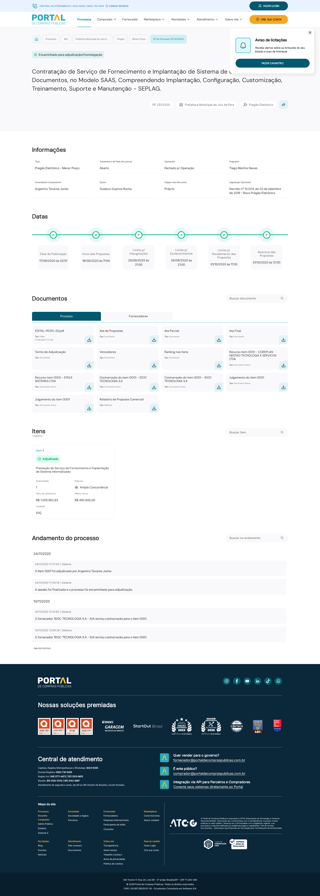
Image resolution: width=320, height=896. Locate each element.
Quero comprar (151, 820)
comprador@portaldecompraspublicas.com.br (209, 773)
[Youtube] (247, 681)
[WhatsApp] (278, 681)
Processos (84, 19)
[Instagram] (226, 681)
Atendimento (205, 19)
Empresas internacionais (116, 820)
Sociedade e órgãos (78, 815)
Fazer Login (150, 845)
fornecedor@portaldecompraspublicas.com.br (209, 760)
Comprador (105, 19)
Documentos (74, 850)
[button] (106, 5)
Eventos (42, 850)
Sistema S (43, 833)
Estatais (42, 828)
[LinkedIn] (257, 681)
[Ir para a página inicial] (54, 686)
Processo (66, 316)
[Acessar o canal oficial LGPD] (225, 844)
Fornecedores (138, 316)
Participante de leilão (114, 824)
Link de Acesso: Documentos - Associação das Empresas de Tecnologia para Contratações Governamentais (241, 826)
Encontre (42, 815)
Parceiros (73, 820)
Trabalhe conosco (113, 854)
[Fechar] (310, 32)
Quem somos (110, 850)
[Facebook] (237, 681)
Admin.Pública (45, 824)
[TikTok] (268, 681)
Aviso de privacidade (114, 859)
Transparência (111, 845)
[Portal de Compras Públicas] (48, 19)
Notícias (42, 854)
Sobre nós (232, 19)
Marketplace (152, 19)
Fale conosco (75, 845)
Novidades (178, 19)
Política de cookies (113, 863)
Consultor (109, 829)
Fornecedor (130, 19)
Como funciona (152, 815)
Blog (40, 845)
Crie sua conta (151, 850)
